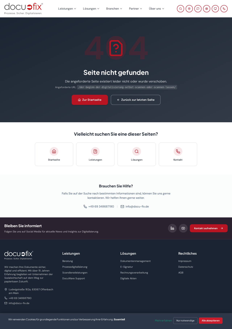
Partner (134, 8)
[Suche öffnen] (180, 8)
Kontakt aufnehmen (206, 228)
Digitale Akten (128, 278)
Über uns (155, 8)
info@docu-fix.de (137, 206)
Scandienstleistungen (74, 272)
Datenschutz (185, 266)
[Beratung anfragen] (198, 8)
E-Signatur (126, 266)
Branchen (112, 8)
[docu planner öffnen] (224, 8)
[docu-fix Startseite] (23, 8)
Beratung (67, 261)
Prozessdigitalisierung (74, 266)
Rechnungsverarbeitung (134, 272)
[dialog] (116, 321)
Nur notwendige (185, 320)
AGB (180, 272)
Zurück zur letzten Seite (137, 100)
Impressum (184, 261)
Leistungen (65, 8)
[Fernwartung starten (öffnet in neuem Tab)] (215, 8)
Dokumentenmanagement (135, 261)
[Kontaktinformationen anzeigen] (189, 8)
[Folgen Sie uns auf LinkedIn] (172, 228)
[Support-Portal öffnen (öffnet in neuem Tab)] (206, 8)
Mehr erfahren (163, 320)
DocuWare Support (73, 278)
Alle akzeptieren (211, 320)
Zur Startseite (91, 100)
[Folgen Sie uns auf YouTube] (183, 228)
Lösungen (89, 8)
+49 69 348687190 (101, 206)
